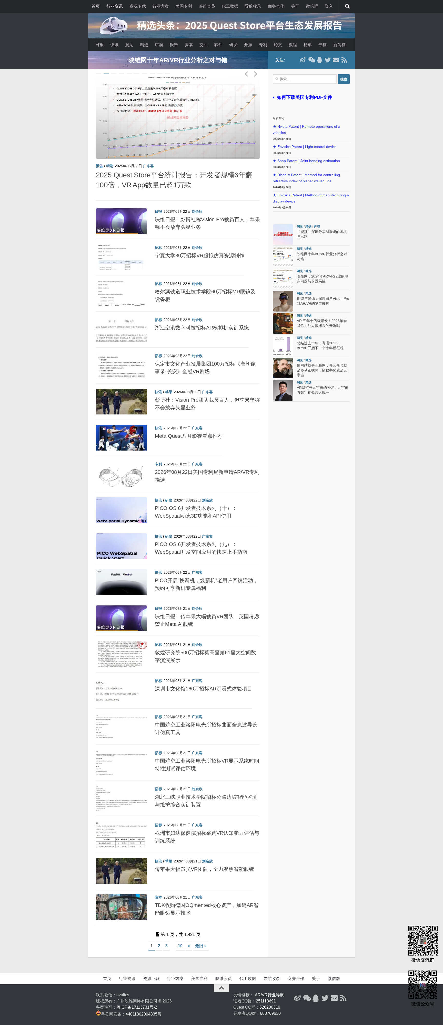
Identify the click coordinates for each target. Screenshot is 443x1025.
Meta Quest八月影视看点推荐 (189, 426)
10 (180, 936)
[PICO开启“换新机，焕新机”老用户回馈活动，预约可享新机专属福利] (121, 574)
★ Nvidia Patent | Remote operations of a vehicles (306, 130)
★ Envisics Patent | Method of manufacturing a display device (311, 198)
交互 (203, 44)
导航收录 (253, 6)
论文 (278, 44)
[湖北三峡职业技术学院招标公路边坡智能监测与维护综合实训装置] (121, 791)
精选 (144, 44)
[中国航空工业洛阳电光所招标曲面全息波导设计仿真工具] (121, 719)
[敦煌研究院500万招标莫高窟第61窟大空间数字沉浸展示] (121, 647)
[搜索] (347, 6)
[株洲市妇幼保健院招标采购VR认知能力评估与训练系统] (121, 827)
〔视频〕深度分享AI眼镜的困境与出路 (155, 175)
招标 (158, 238)
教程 (293, 44)
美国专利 (184, 6)
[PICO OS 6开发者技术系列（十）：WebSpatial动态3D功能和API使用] (121, 502)
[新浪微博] (303, 60)
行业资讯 (114, 6)
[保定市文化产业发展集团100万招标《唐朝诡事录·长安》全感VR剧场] (121, 358)
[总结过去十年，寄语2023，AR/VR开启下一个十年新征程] (283, 346)
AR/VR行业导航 (269, 985)
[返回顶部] (221, 978)
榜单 (308, 44)
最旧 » (201, 936)
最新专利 (278, 118)
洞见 (129, 44)
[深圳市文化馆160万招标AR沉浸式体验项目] (121, 683)
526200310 (269, 997)
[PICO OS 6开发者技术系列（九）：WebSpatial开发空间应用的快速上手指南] (121, 538)
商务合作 (276, 6)
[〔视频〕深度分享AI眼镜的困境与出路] (178, 118)
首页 (96, 6)
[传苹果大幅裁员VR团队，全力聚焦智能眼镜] (121, 863)
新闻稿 (339, 44)
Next (255, 73)
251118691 (266, 991)
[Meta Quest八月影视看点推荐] (121, 430)
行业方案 (161, 6)
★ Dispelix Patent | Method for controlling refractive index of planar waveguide (306, 178)
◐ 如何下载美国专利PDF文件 (302, 97)
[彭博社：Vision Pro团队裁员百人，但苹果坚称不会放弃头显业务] (121, 394)
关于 (295, 6)
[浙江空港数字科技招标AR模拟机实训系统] (121, 322)
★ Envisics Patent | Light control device (305, 147)
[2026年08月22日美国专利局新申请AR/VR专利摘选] (121, 466)
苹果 (168, 382)
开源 (248, 44)
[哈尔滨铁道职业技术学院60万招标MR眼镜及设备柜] (121, 286)
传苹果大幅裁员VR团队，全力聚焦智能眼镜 (204, 859)
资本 (189, 44)
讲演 (159, 44)
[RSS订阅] (344, 60)
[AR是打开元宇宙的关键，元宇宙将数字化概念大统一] (283, 390)
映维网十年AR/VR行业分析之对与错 (177, 60)
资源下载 (137, 6)
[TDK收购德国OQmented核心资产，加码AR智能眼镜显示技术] (121, 899)
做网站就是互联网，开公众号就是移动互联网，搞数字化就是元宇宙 (322, 370)
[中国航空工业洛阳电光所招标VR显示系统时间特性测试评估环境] (121, 755)
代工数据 (230, 6)
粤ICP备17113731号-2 (136, 997)
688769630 (270, 1003)
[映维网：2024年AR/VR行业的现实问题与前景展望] (283, 279)
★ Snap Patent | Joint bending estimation (306, 161)
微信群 (312, 6)
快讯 (114, 44)
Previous (246, 73)
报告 (174, 44)
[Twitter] (328, 60)
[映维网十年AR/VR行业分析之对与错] (283, 257)
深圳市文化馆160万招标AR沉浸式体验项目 (203, 678)
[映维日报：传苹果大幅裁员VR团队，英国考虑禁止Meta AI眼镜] (121, 610)
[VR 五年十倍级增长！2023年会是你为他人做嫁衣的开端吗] (283, 323)
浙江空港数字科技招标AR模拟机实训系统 (202, 318)
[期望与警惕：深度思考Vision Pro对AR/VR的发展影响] (283, 301)
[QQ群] (319, 60)
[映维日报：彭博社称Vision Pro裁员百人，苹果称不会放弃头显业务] (121, 213)
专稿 (322, 44)
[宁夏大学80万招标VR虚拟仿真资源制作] (121, 249)
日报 (99, 44)
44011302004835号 (144, 1004)
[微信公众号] (311, 60)
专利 (263, 44)
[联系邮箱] (336, 60)
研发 (233, 44)
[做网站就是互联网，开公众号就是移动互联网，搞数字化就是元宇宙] (283, 368)
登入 (329, 6)
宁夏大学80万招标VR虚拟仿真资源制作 (199, 245)
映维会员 (207, 6)
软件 (218, 44)
